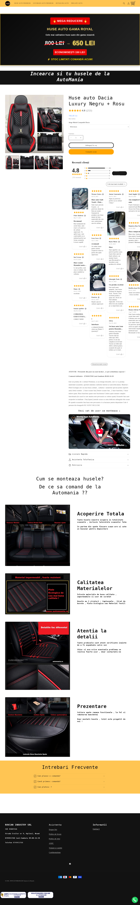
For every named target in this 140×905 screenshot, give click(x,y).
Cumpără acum (91, 152)
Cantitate (71, 133)
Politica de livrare (55, 834)
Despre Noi (53, 829)
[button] (124, 3)
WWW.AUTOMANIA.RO (16, 880)
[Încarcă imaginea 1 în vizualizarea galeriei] (12, 162)
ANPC (51, 843)
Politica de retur (54, 839)
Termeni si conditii (55, 848)
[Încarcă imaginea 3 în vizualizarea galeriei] (41, 162)
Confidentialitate (55, 852)
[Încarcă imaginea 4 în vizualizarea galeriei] (56, 162)
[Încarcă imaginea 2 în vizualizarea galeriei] (27, 162)
